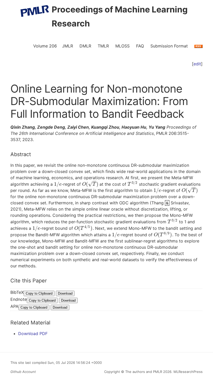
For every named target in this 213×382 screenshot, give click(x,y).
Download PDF (33, 333)
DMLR (85, 45)
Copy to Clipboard (39, 293)
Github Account (23, 372)
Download (65, 293)
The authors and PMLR (143, 372)
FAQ (140, 45)
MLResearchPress (187, 372)
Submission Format (169, 45)
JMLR (67, 45)
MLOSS (122, 45)
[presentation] (58, 184)
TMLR (103, 45)
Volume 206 (45, 45)
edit (197, 63)
